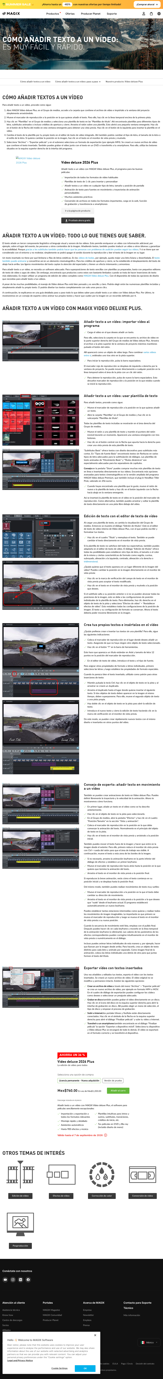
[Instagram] (13, 1280)
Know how (7, 1315)
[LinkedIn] (20, 1280)
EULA (115, 1364)
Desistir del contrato (145, 1364)
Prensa (86, 1325)
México (150, 1342)
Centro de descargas (12, 1320)
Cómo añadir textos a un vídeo (35, 82)
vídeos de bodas (86, 258)
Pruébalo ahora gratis (79, 220)
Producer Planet (50, 1320)
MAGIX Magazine (51, 1310)
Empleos (87, 1320)
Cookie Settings (59, 1368)
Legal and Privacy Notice (20, 1360)
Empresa (87, 1310)
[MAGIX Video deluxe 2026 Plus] (36, 174)
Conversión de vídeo (142, 1196)
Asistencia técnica (11, 1310)
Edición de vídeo (20, 1196)
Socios (5, 1325)
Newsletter (88, 1315)
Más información (132, 1315)
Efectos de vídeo (61, 1196)
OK (85, 1368)
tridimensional (91, 561)
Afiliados (6, 1330)
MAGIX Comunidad (52, 1315)
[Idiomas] (159, 13)
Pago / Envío (127, 1364)
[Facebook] (28, 1280)
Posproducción (20, 1246)
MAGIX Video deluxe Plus (96, 276)
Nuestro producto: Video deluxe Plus (124, 82)
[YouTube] (5, 1280)
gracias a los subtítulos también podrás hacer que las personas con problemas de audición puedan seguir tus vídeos (82, 249)
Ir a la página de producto (77, 211)
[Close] (95, 1335)
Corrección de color (102, 1196)
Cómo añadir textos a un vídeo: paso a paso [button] (77, 82)
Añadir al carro (118, 1091)
